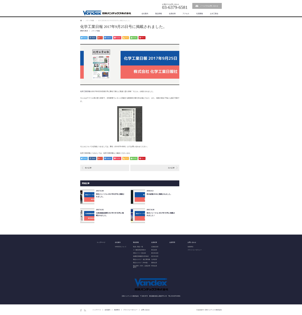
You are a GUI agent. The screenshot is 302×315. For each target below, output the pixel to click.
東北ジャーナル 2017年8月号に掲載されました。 (110, 195)
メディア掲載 (90, 20)
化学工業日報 (85, 91)
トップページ (101, 242)
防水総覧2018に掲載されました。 (159, 194)
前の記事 (88, 168)
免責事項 (190, 246)
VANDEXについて (120, 246)
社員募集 (199, 13)
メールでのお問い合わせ (209, 6)
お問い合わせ (192, 242)
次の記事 (171, 168)
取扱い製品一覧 (138, 246)
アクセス (186, 13)
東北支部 (154, 250)
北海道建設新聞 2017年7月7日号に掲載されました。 (110, 214)
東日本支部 (154, 253)
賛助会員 (154, 262)
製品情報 (158, 13)
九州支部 (154, 259)
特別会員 (154, 265)
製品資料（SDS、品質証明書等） (141, 266)
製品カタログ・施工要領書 (141, 259)
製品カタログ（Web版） (141, 262)
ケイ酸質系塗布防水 (139, 250)
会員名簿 (172, 13)
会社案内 (145, 13)
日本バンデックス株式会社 (213, 310)
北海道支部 (154, 246)
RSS (85, 310)
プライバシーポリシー (195, 250)
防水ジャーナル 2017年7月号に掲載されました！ (161, 214)
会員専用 (172, 242)
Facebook (81, 310)
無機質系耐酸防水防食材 (141, 256)
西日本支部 (154, 256)
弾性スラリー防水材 (139, 253)
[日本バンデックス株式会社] (106, 13)
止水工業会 (214, 13)
